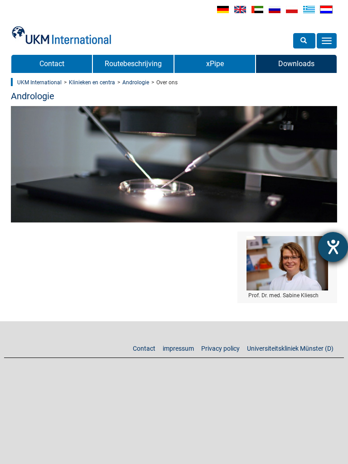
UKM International (39, 82)
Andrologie (135, 82)
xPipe (215, 63)
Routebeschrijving (133, 63)
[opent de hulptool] (333, 247)
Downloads (296, 63)
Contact (51, 63)
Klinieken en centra (92, 82)
